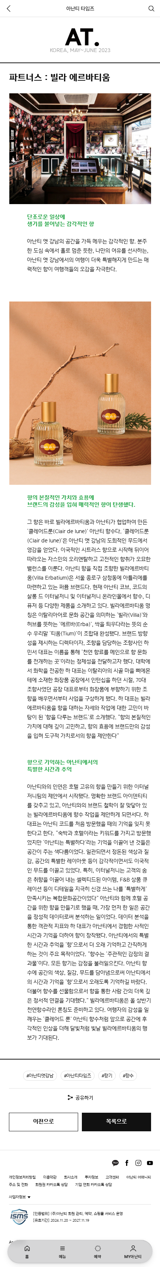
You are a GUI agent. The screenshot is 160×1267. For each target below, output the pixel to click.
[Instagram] (138, 1163)
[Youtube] (150, 1163)
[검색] (151, 8)
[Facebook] (127, 1163)
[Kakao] (115, 1163)
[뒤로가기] (8, 8)
